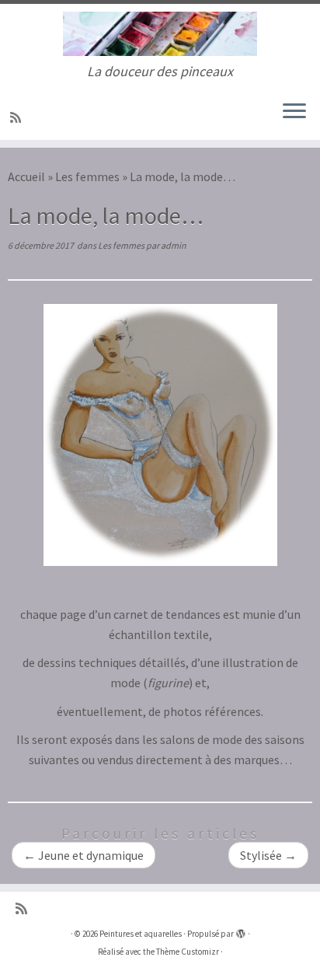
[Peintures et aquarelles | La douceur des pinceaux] (160, 34)
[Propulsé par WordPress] (240, 930)
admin (173, 245)
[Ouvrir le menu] (294, 112)
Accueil (26, 176)
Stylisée (268, 855)
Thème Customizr (187, 951)
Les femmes (87, 176)
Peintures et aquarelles (140, 933)
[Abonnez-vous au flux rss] (18, 117)
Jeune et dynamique (83, 855)
